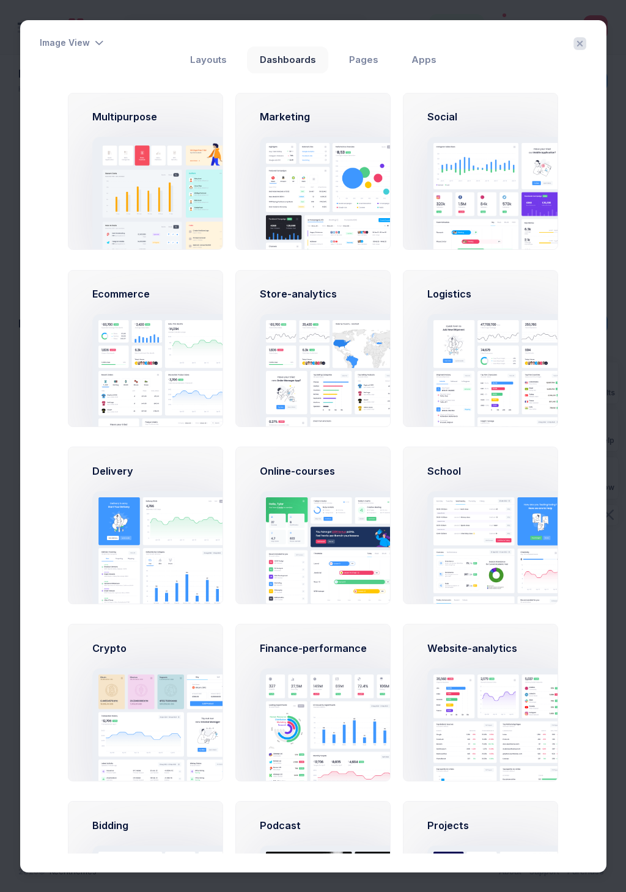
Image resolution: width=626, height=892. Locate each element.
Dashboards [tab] (288, 59)
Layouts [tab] (208, 59)
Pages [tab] (363, 59)
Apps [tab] (423, 59)
